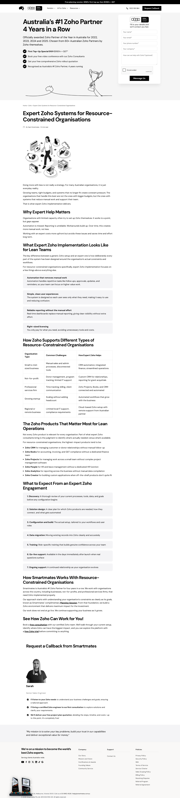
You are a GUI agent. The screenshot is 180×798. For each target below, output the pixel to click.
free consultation (38, 624)
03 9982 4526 (66, 794)
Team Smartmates (33, 127)
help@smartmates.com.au (81, 794)
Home (25, 105)
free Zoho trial (32, 631)
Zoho (30, 105)
